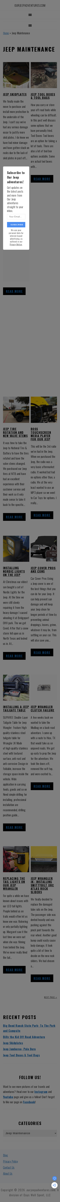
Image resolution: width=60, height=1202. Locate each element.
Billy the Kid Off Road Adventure (24, 1037)
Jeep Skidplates (15, 94)
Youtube (8, 1097)
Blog (5, 1155)
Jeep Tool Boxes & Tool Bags (43, 96)
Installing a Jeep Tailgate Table (16, 708)
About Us (7, 1173)
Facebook (29, 1102)
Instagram (41, 1092)
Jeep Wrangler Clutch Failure (42, 708)
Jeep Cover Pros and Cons (43, 570)
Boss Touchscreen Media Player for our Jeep (41, 434)
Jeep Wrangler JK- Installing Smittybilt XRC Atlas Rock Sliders (42, 885)
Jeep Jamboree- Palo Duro (19, 1049)
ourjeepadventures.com (30, 5)
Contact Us (9, 1167)
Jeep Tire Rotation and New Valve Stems (15, 432)
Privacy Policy (10, 1161)
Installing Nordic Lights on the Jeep (14, 571)
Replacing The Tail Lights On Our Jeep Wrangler (14, 883)
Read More (14, 291)
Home (6, 33)
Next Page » (50, 997)
